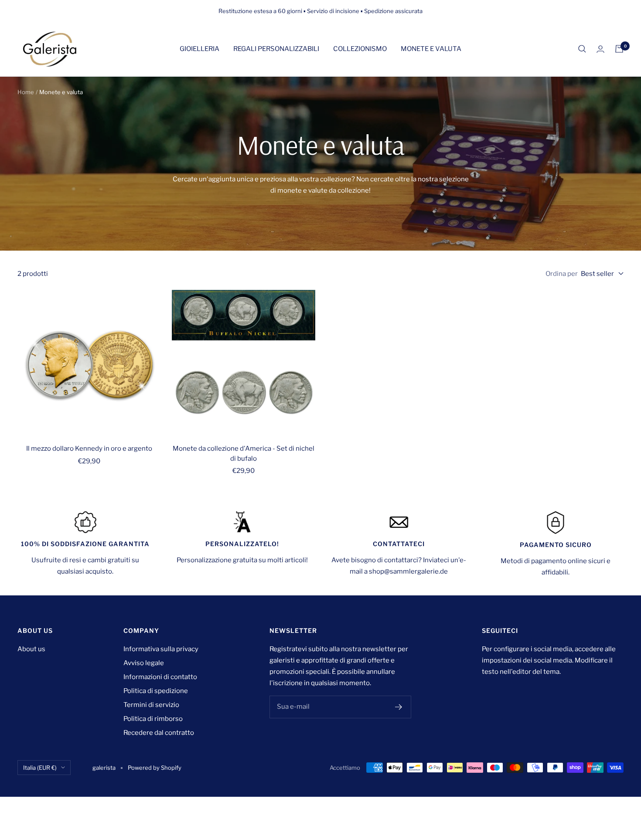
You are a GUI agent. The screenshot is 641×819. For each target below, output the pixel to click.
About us (31, 649)
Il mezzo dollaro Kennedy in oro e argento (89, 448)
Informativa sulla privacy (160, 649)
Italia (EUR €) (40, 767)
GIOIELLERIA (199, 49)
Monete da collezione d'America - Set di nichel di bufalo (243, 453)
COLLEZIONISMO (360, 49)
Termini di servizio (151, 705)
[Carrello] (619, 49)
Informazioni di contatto (160, 677)
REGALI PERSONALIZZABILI (276, 49)
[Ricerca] (582, 49)
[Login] (600, 49)
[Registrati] (398, 707)
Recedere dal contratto (158, 733)
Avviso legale (143, 663)
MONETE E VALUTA (431, 49)
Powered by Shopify (154, 767)
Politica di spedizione (155, 691)
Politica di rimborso (153, 719)
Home (25, 91)
